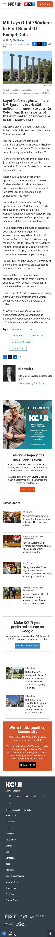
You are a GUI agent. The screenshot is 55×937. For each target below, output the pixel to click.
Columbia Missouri (21, 342)
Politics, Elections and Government (33, 537)
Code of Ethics (12, 882)
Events (9, 846)
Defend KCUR (27, 765)
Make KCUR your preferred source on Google (27, 627)
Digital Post (18, 348)
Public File (10, 894)
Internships (11, 870)
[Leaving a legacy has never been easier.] (27, 424)
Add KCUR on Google (27, 645)
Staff (8, 852)
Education (17, 329)
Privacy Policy (12, 900)
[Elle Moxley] (9, 373)
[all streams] (51, 933)
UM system (17, 336)
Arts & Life (27, 512)
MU (31, 329)
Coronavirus (37, 336)
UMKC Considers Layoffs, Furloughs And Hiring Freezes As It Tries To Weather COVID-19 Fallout (36, 706)
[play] (4, 933)
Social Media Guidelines (16, 876)
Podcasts (10, 834)
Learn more (27, 489)
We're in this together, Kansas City (27, 730)
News (8, 828)
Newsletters (11, 840)
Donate (46, 4)
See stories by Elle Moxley (32, 383)
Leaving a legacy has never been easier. (27, 457)
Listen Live (10, 822)
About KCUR (11, 816)
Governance (11, 888)
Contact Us (10, 858)
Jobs (8, 864)
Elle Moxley (18, 40)
